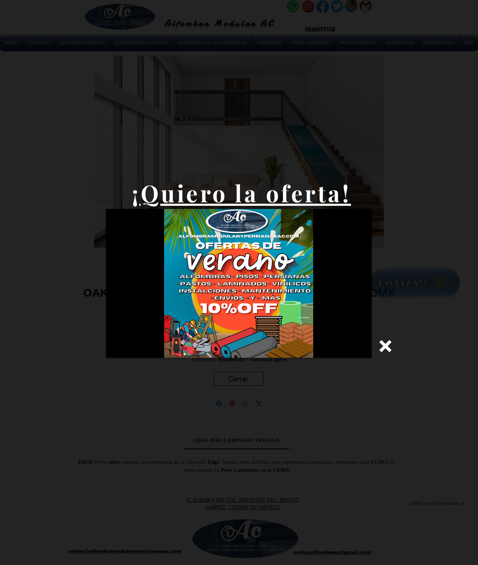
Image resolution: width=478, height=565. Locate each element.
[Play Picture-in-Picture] (350, 348)
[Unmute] (127, 348)
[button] (385, 346)
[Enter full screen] (362, 348)
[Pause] (115, 348)
